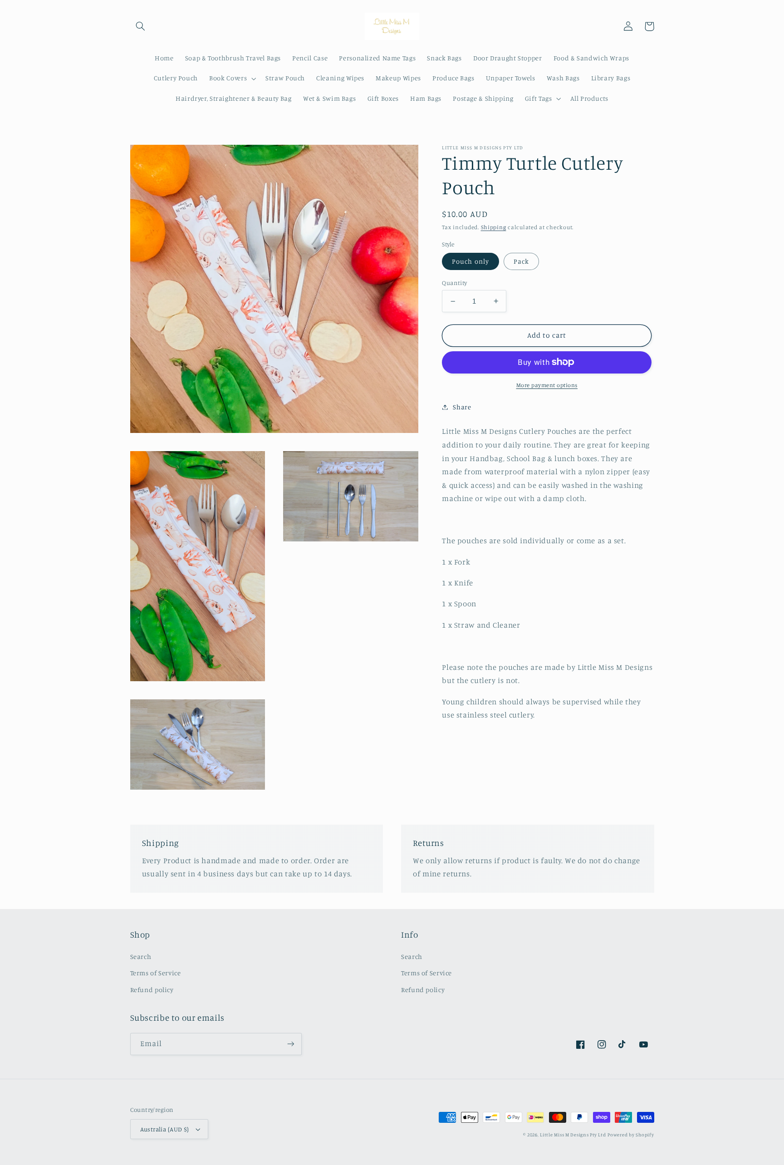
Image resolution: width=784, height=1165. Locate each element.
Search (141, 956)
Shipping (493, 227)
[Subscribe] (290, 1044)
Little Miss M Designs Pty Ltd (573, 1134)
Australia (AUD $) (164, 1129)
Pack (521, 261)
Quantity (454, 282)
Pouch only (470, 261)
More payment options (547, 384)
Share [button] (462, 407)
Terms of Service (155, 973)
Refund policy (152, 989)
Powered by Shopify (631, 1134)
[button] (140, 26)
